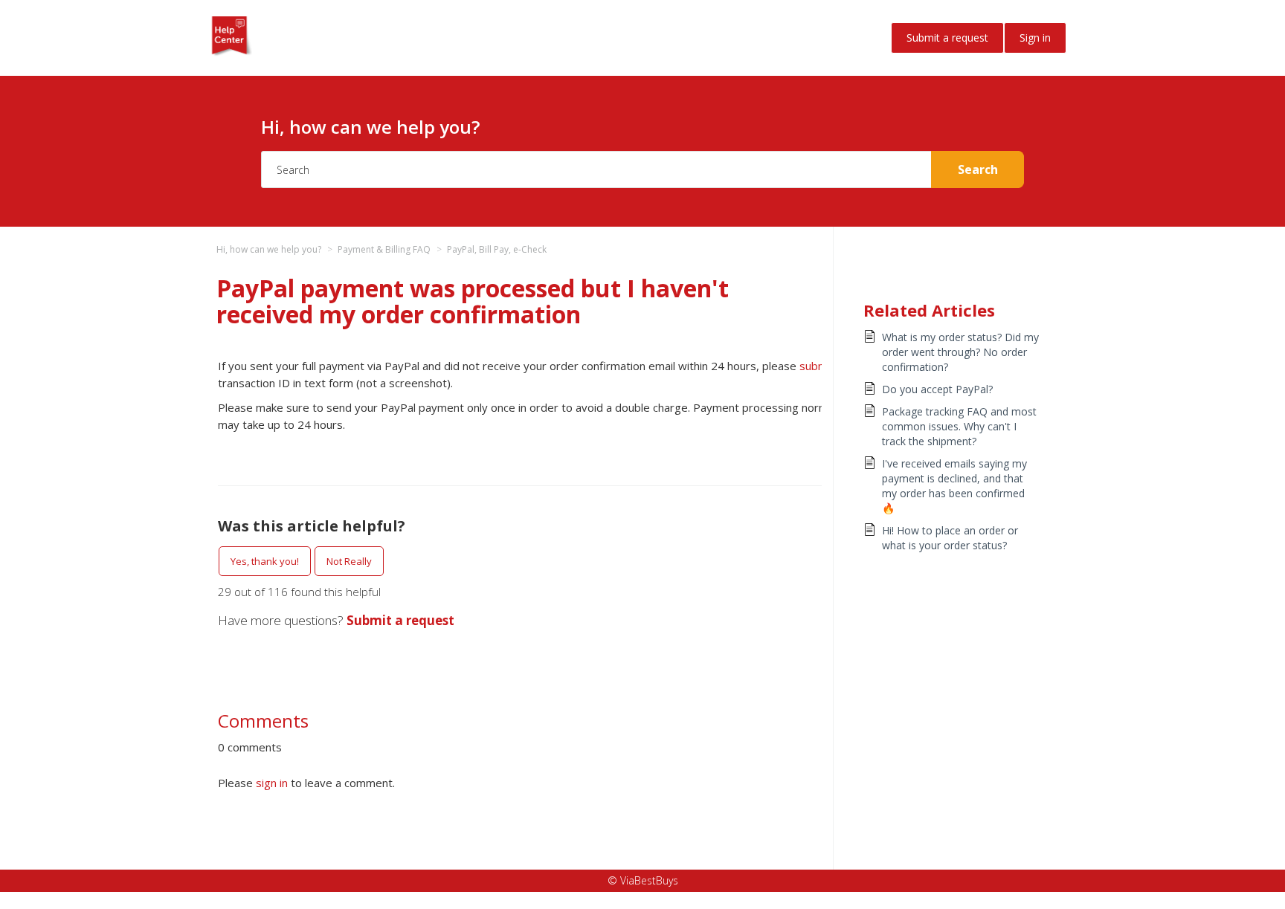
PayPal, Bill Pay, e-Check (497, 249)
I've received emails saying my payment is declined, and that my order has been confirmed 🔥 (954, 485)
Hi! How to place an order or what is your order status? (950, 537)
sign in (272, 782)
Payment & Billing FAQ (384, 249)
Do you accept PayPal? (937, 389)
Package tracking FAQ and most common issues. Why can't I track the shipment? (959, 426)
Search (978, 169)
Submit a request (947, 37)
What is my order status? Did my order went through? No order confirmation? (960, 352)
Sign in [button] (1035, 37)
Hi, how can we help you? (268, 249)
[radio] (265, 561)
